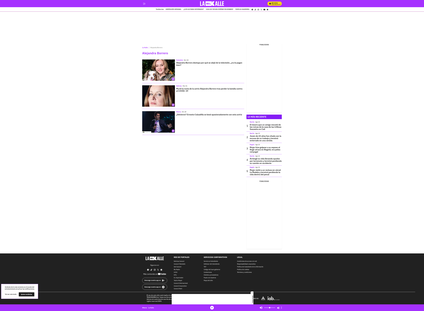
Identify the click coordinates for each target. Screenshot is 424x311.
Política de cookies (243, 269)
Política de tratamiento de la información (250, 267)
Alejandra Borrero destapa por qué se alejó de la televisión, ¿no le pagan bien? (209, 63)
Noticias (179, 86)
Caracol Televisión (179, 264)
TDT (205, 267)
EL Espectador (178, 278)
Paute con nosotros (210, 278)
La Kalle (145, 47)
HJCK (175, 272)
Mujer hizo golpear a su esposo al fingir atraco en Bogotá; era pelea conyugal (265, 149)
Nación (252, 122)
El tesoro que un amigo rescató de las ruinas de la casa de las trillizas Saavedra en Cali (265, 127)
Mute (261, 307)
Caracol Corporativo (180, 286)
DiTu (175, 275)
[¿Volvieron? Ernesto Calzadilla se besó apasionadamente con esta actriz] (158, 122)
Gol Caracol (177, 267)
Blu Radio (177, 269)
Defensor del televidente (212, 264)
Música (178, 112)
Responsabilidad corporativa (246, 264)
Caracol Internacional (181, 283)
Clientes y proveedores (211, 275)
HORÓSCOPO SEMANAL (173, 9)
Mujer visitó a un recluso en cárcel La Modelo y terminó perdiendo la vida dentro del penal (265, 172)
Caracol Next (178, 288)
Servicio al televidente (211, 261)
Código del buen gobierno (212, 269)
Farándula (179, 60)
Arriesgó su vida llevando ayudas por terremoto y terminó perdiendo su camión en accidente (266, 160)
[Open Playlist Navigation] (281, 308)
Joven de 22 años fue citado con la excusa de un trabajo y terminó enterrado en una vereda (265, 138)
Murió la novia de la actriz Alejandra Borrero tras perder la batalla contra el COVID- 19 (209, 89)
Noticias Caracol (179, 261)
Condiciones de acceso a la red (247, 261)
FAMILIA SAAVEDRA (242, 9)
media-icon (212, 308)
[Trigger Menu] (144, 3)
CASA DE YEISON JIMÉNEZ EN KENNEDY (219, 9)
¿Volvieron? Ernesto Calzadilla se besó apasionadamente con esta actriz (209, 114)
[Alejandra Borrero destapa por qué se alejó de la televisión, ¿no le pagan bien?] (158, 70)
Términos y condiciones (244, 272)
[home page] (212, 3)
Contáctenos (208, 272)
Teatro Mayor (178, 280)
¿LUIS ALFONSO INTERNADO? (194, 9)
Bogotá (252, 145)
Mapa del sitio (208, 280)
